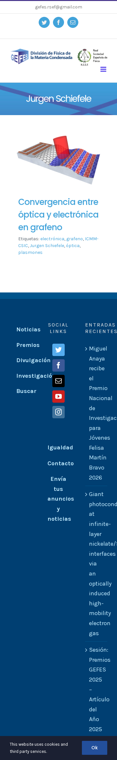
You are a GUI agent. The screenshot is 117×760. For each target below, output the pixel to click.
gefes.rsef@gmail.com (58, 7)
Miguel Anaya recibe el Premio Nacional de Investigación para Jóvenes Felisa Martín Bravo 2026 (96, 413)
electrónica (52, 239)
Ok (94, 747)
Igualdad (60, 447)
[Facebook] (58, 365)
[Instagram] (58, 412)
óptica (73, 245)
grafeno (74, 239)
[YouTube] (58, 396)
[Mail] (58, 381)
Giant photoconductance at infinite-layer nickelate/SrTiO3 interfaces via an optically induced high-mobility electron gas (96, 563)
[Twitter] (58, 350)
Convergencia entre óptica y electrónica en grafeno (58, 214)
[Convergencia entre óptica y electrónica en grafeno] (58, 160)
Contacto (60, 463)
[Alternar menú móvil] (103, 69)
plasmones (30, 252)
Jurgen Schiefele (47, 245)
